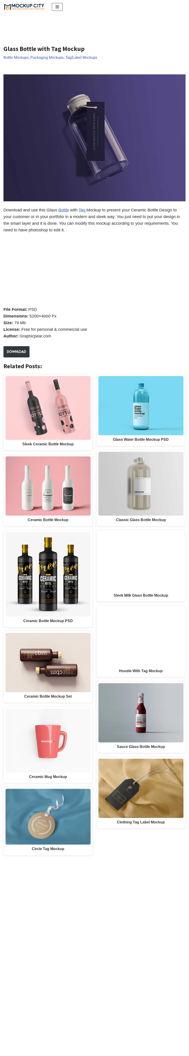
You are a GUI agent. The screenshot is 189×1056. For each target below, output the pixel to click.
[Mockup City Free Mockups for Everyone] (24, 6)
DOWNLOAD (16, 351)
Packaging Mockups (47, 57)
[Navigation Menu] (57, 7)
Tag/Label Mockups (81, 57)
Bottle (63, 210)
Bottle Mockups (16, 57)
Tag (82, 210)
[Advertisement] (87, 25)
